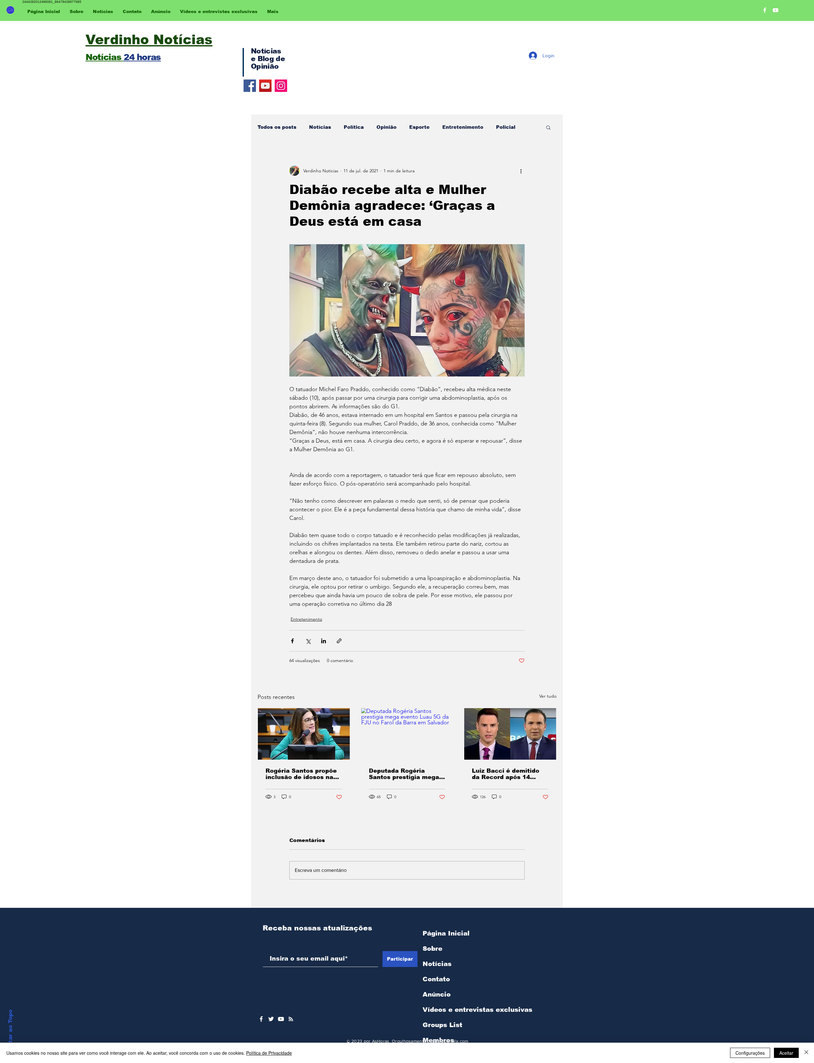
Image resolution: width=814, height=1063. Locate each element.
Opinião (386, 127)
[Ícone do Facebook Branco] (261, 1019)
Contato (436, 979)
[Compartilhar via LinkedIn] (324, 641)
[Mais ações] (521, 171)
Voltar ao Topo (10, 1031)
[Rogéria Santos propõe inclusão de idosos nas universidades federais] (304, 734)
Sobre (432, 948)
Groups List (442, 1024)
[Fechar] (806, 1053)
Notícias (320, 127)
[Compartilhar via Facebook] (292, 641)
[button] (548, 127)
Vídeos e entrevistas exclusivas (477, 1009)
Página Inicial (446, 933)
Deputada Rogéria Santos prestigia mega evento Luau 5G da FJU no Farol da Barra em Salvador (405, 774)
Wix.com (459, 1041)
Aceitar (786, 1053)
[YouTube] (265, 85)
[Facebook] (250, 85)
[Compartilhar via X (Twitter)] (308, 641)
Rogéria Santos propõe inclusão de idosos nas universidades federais (301, 774)
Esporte (419, 127)
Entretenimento (462, 127)
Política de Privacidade (269, 1053)
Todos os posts (277, 127)
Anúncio (437, 994)
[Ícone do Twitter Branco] (271, 1019)
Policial (505, 127)
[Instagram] (281, 85)
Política (354, 127)
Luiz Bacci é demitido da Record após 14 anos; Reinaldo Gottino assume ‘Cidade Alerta (507, 774)
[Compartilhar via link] (339, 641)
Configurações (750, 1053)
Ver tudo (547, 696)
